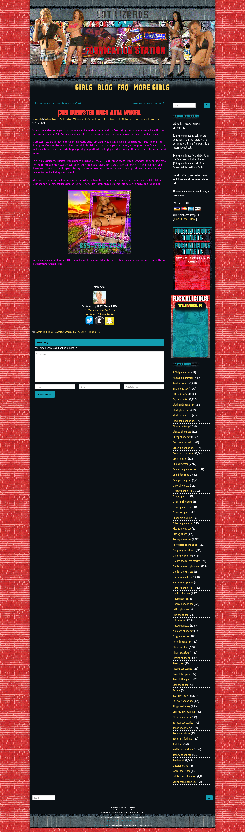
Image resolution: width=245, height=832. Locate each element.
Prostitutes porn (181, 674)
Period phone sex (182, 641)
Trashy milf (179, 760)
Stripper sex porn (182, 717)
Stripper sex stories (183, 722)
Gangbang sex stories (184, 550)
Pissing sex (126, 119)
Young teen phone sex (184, 781)
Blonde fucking (181, 426)
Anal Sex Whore (63, 331)
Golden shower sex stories (186, 561)
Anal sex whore (66, 119)
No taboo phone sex (183, 631)
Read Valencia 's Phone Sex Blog (99, 314)
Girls (84, 87)
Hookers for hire (181, 593)
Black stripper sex (182, 415)
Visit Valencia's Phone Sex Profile (99, 310)
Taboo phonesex (181, 728)
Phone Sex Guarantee (127, 820)
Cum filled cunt (181, 474)
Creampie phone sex (183, 447)
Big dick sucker (181, 399)
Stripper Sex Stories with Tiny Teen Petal (146, 103)
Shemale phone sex (183, 701)
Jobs (136, 820)
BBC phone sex (79, 119)
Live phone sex (180, 614)
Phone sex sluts (181, 652)
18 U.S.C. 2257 (115, 820)
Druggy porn (179, 496)
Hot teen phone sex (183, 604)
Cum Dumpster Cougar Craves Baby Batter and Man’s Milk (59, 103)
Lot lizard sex (180, 620)
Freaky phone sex (182, 539)
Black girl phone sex (183, 404)
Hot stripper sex (181, 598)
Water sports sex (152, 119)
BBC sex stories (91, 119)
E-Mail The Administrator (101, 825)
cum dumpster (94, 331)
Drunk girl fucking (182, 501)
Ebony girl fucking (182, 517)
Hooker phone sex (182, 587)
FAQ (123, 87)
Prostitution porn (182, 679)
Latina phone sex (182, 609)
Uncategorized (180, 765)
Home (108, 820)
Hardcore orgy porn (183, 582)
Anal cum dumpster (51, 119)
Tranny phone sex (182, 754)
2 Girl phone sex (181, 372)
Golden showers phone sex (187, 566)
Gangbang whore (182, 555)
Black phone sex (181, 410)
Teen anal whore (181, 733)
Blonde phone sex (182, 431)
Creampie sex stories (184, 453)
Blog (105, 87)
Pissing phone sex (182, 657)
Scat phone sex (180, 684)
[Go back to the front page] (122, 43)
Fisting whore (180, 534)
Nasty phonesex (181, 625)
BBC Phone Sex (79, 331)
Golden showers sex (183, 571)
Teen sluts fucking (182, 738)
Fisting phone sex (182, 528)
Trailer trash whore (183, 749)
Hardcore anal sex (182, 577)
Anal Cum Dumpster (45, 331)
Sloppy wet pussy (138, 119)
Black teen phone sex (184, 420)
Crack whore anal (182, 442)
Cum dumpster (115, 119)
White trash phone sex (185, 776)
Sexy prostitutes (181, 695)
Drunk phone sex (182, 507)
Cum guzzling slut (182, 480)
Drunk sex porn (181, 512)
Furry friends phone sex (185, 544)
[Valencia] (99, 297)
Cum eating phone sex (184, 469)
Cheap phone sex (182, 437)
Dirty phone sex (181, 485)
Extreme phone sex (183, 523)
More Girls (151, 87)
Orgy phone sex (181, 636)
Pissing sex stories (182, 668)
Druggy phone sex (182, 490)
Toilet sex (178, 744)
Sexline (176, 690)
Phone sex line (180, 647)
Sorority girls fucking (184, 711)
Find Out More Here (185, 219)
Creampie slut (103, 119)
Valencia (38, 119)
